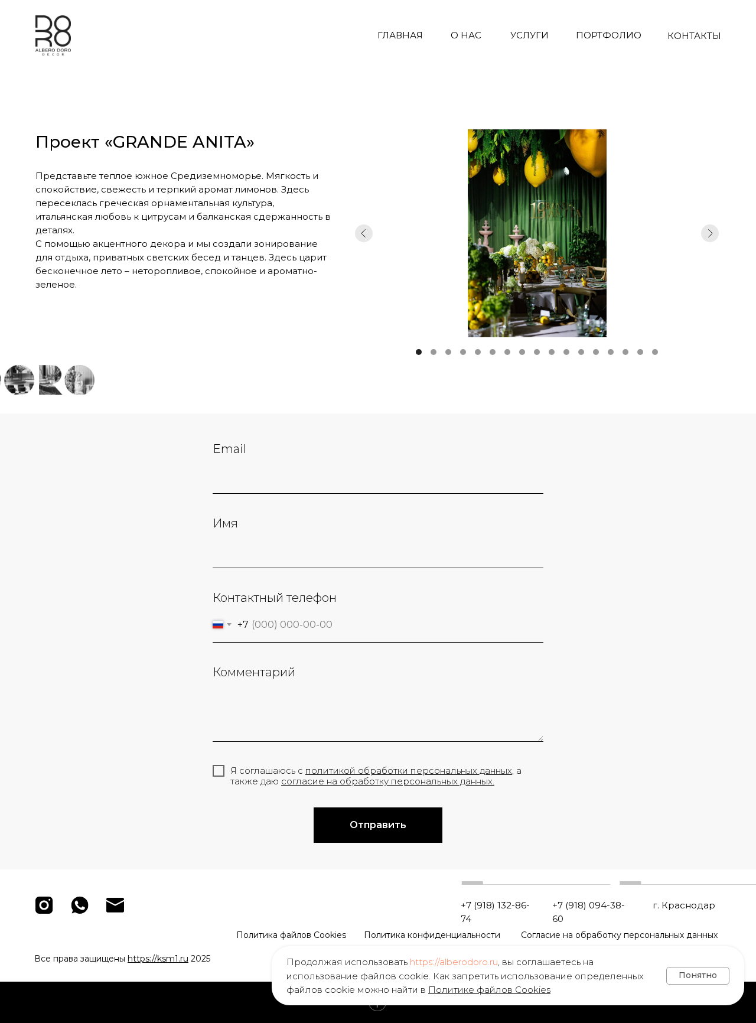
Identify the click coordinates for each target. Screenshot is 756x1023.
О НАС (466, 35)
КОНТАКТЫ (694, 35)
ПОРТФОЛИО (608, 35)
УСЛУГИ (529, 35)
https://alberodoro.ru (454, 961)
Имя (225, 523)
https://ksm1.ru (158, 958)
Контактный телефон (275, 598)
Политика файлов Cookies (291, 935)
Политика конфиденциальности (432, 935)
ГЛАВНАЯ (400, 35)
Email (229, 449)
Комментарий (254, 672)
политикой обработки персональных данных (408, 770)
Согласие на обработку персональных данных (619, 935)
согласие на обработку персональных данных (387, 781)
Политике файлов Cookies (489, 989)
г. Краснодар (684, 905)
